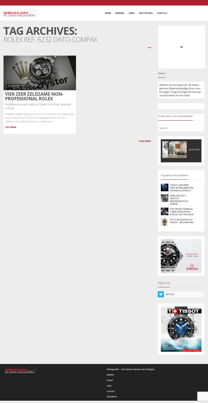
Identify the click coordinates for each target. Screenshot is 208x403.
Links (109, 385)
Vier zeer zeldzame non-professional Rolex (34, 96)
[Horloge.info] (21, 13)
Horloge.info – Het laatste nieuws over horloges (131, 369)
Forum (110, 380)
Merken (110, 374)
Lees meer (10, 127)
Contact (111, 391)
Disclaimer (112, 396)
